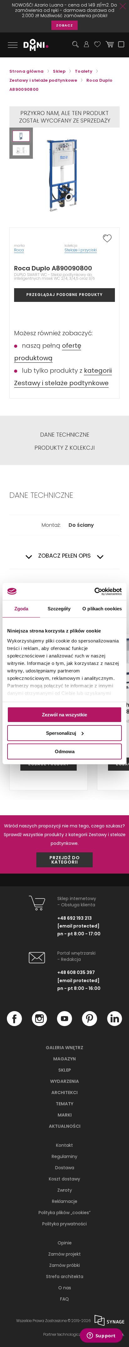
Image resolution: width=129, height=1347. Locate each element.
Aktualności (64, 1126)
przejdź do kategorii (64, 860)
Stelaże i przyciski (80, 250)
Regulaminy (64, 1156)
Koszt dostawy (64, 1179)
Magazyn (64, 1059)
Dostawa (64, 1168)
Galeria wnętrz (64, 1047)
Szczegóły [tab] (59, 608)
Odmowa (65, 751)
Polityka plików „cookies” (64, 1212)
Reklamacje (64, 1201)
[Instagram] (39, 1024)
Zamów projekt (64, 1254)
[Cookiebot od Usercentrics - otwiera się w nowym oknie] (94, 591)
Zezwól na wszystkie (64, 714)
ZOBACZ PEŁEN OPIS (64, 556)
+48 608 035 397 (76, 972)
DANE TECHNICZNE (64, 434)
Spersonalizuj (61, 733)
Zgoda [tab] (21, 608)
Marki (65, 1115)
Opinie (65, 1243)
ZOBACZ (64, 25)
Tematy (64, 1104)
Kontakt (64, 1145)
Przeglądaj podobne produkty (64, 294)
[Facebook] (14, 1024)
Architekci (64, 1092)
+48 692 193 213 (74, 918)
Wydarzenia (64, 1081)
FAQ (64, 1299)
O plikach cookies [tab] (102, 608)
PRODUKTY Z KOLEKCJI (64, 447)
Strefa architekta (64, 1276)
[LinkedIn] (114, 1024)
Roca (19, 250)
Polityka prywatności (64, 1224)
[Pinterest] (89, 1024)
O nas (64, 1288)
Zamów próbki (64, 1265)
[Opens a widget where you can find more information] (101, 1336)
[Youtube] (64, 1024)
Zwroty (64, 1190)
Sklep (64, 1070)
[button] (21, 136)
